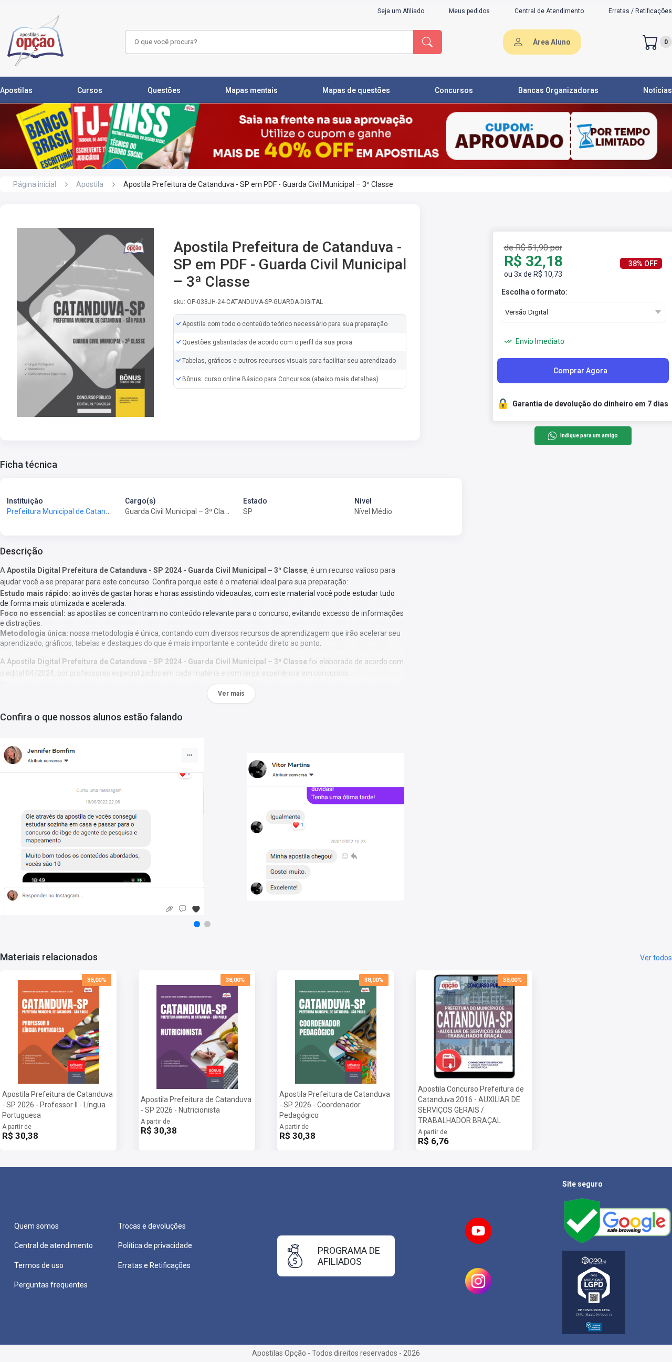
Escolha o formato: (534, 292)
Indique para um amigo (588, 436)
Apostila (89, 184)
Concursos (454, 90)
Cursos (89, 90)
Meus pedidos (469, 11)
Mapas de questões (356, 90)
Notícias (657, 90)
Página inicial (34, 184)
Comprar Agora (580, 370)
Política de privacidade (155, 1245)
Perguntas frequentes (51, 1285)
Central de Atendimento (549, 11)
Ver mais (231, 693)
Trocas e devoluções (152, 1226)
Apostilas (16, 90)
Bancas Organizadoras (558, 90)
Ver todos (656, 958)
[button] (197, 924)
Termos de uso (39, 1265)
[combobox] (267, 42)
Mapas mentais (251, 90)
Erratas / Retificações (640, 11)
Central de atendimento (53, 1245)
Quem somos (36, 1226)
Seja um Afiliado (400, 11)
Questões (164, 90)
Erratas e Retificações (154, 1265)
